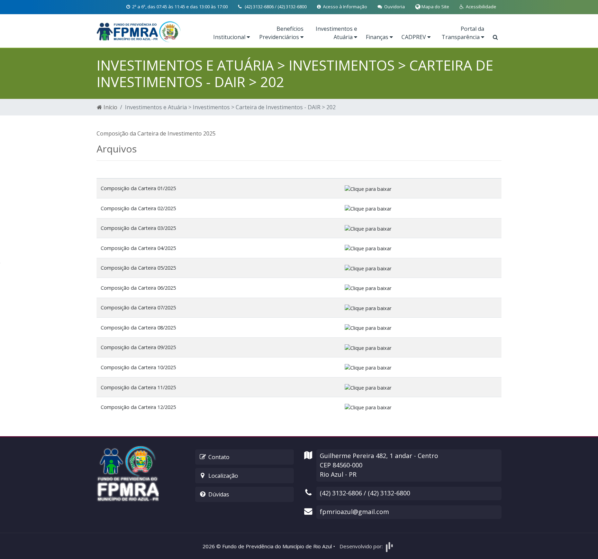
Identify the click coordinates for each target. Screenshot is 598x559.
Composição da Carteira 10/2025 (138, 367)
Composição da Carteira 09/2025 (138, 347)
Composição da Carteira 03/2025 (138, 228)
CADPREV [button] (414, 37)
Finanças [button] (378, 37)
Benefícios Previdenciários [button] (281, 33)
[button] (477, 7)
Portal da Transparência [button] (463, 33)
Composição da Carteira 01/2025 (138, 188)
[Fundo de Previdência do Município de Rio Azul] (139, 31)
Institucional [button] (230, 37)
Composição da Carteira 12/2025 (138, 407)
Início (109, 107)
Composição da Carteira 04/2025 (138, 248)
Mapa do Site (434, 6)
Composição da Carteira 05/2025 (138, 267)
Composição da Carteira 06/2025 (138, 288)
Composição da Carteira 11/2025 (138, 387)
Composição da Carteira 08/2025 (138, 327)
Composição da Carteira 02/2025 (138, 208)
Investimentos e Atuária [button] (336, 33)
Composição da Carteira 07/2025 (138, 307)
